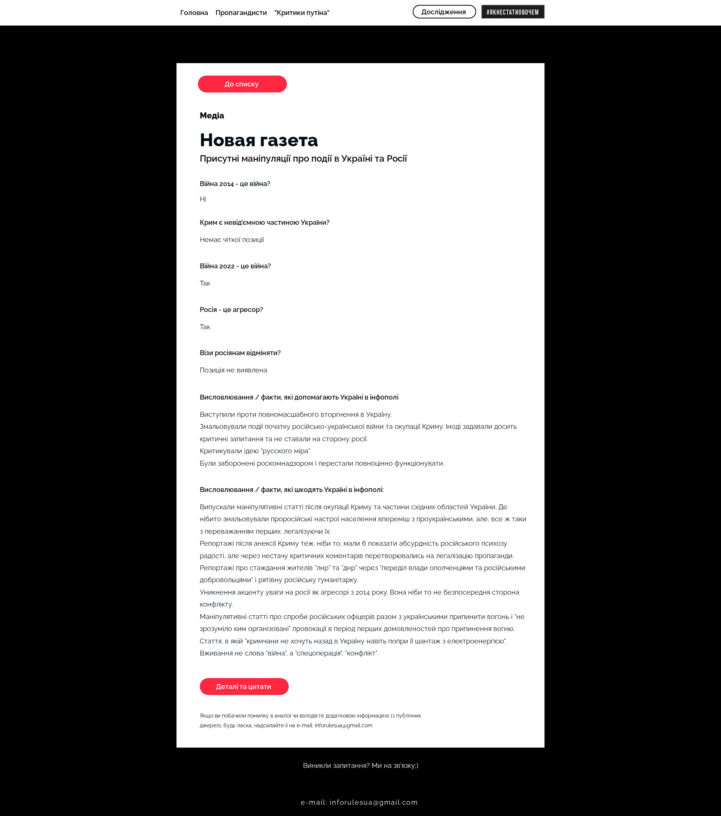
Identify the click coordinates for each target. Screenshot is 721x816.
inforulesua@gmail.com (344, 725)
